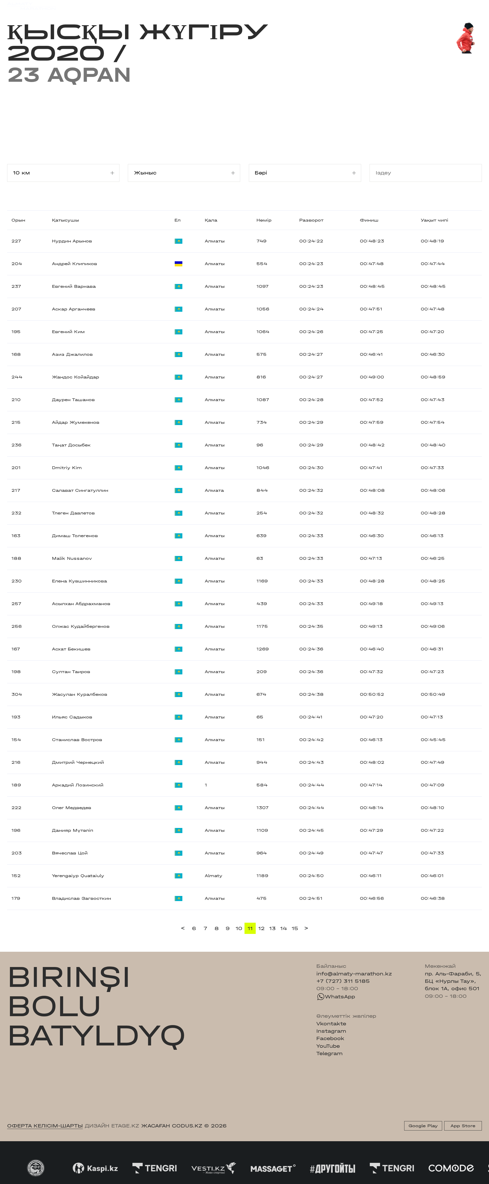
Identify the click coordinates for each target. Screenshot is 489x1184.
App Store (463, 1125)
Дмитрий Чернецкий (78, 762)
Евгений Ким (68, 331)
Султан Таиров (71, 671)
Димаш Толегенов (75, 535)
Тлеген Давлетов (73, 513)
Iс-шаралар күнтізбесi (110, 6)
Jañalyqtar (250, 6)
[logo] (31, 6)
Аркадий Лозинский (77, 785)
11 (250, 928)
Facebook (330, 1038)
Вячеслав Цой (70, 853)
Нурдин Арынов (72, 241)
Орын (18, 220)
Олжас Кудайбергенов (81, 626)
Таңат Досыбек (71, 445)
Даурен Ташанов (73, 399)
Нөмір (263, 220)
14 (283, 928)
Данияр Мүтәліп (72, 830)
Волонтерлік (288, 6)
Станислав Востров (77, 739)
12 (261, 928)
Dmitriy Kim (67, 467)
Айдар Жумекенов (75, 422)
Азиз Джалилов (72, 354)
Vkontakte (331, 1024)
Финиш (369, 220)
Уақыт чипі (434, 220)
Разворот (311, 220)
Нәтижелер (162, 6)
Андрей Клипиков (74, 263)
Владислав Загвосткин (81, 898)
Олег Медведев (71, 807)
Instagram (331, 1031)
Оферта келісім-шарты (45, 1126)
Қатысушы (65, 220)
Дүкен (419, 6)
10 (239, 928)
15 (295, 928)
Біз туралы (327, 6)
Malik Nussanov (72, 558)
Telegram (329, 1053)
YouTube (328, 1046)
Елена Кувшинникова (79, 581)
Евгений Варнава (74, 286)
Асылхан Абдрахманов (81, 603)
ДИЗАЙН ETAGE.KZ (112, 1126)
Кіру (476, 6)
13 (272, 928)
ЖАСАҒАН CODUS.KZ (171, 1126)
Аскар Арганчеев (73, 309)
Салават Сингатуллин (80, 490)
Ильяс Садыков (72, 717)
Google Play (423, 1125)
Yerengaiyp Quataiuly (78, 875)
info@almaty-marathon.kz (354, 974)
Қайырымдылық (206, 6)
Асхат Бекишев (71, 649)
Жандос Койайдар (75, 377)
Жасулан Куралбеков (79, 694)
